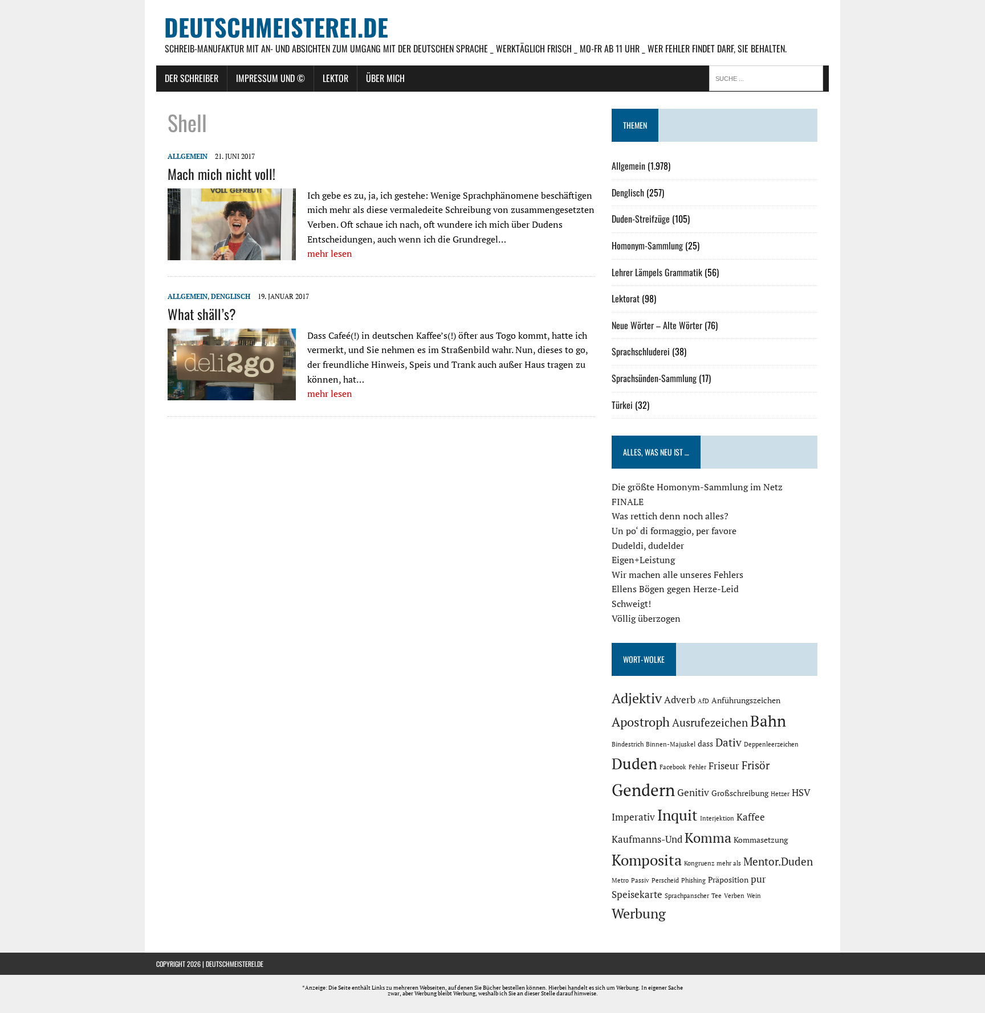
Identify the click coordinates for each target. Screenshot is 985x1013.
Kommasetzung (761, 839)
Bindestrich (628, 744)
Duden (634, 763)
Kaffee (750, 817)
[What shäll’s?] (232, 393)
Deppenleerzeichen (771, 744)
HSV (801, 792)
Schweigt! (631, 603)
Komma (708, 838)
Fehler (697, 767)
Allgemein (187, 156)
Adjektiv (637, 698)
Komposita (647, 860)
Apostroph (641, 721)
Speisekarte (637, 894)
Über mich (385, 78)
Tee (716, 896)
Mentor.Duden (778, 861)
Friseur (724, 766)
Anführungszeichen (745, 700)
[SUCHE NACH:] (769, 77)
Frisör (756, 765)
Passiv (640, 880)
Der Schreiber (191, 78)
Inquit (677, 815)
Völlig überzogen (646, 618)
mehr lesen (329, 253)
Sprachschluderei (641, 351)
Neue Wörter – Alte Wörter (657, 325)
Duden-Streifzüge (641, 218)
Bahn (768, 721)
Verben (734, 896)
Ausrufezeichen (710, 722)
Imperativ (633, 817)
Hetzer (780, 794)
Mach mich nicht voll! (221, 173)
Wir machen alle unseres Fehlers (677, 574)
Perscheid (665, 880)
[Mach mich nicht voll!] (232, 253)
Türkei (622, 405)
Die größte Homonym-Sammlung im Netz (697, 487)
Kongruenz (699, 863)
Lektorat (626, 298)
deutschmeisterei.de (234, 964)
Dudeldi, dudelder (648, 545)
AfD (703, 701)
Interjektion (717, 818)
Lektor (335, 78)
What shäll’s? (202, 314)
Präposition (728, 879)
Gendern (643, 790)
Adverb (679, 700)
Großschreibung (739, 793)
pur (758, 879)
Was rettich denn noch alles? (670, 516)
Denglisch (230, 296)
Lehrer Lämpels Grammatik (657, 272)
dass (705, 743)
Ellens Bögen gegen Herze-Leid (675, 589)
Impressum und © (270, 78)
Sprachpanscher (687, 896)
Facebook (673, 767)
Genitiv (693, 792)
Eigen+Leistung (643, 559)
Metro (620, 880)
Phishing (693, 880)
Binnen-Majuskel (670, 744)
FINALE (628, 501)
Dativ (728, 742)
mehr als (729, 863)
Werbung (639, 913)
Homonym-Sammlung (647, 245)
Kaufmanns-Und (647, 839)
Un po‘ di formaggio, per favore (674, 530)
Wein (754, 896)
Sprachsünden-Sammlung (654, 378)
